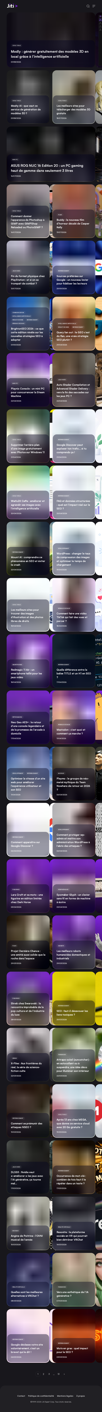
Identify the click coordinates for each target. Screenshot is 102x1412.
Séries (14, 1058)
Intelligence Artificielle (21, 316)
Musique (61, 773)
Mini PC (15, 159)
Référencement (63, 271)
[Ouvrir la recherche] (88, 6)
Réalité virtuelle (64, 1227)
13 (59, 1374)
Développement (63, 548)
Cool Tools (16, 45)
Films (60, 214)
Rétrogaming (17, 717)
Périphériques (63, 889)
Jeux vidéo (16, 271)
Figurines (15, 889)
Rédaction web (17, 320)
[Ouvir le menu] (94, 6)
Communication (18, 312)
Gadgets (61, 945)
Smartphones (17, 664)
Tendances (62, 1054)
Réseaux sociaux (18, 323)
